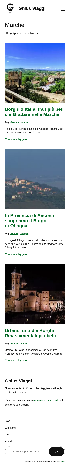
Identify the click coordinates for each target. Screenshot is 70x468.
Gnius (62, 461)
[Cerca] (56, 451)
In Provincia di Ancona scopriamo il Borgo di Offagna (29, 220)
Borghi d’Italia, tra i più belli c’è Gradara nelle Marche (35, 112)
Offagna (24, 233)
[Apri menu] (63, 8)
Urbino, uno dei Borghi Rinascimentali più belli (30, 333)
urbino (23, 343)
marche (24, 122)
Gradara (14, 122)
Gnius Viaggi (31, 8)
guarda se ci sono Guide (46, 399)
